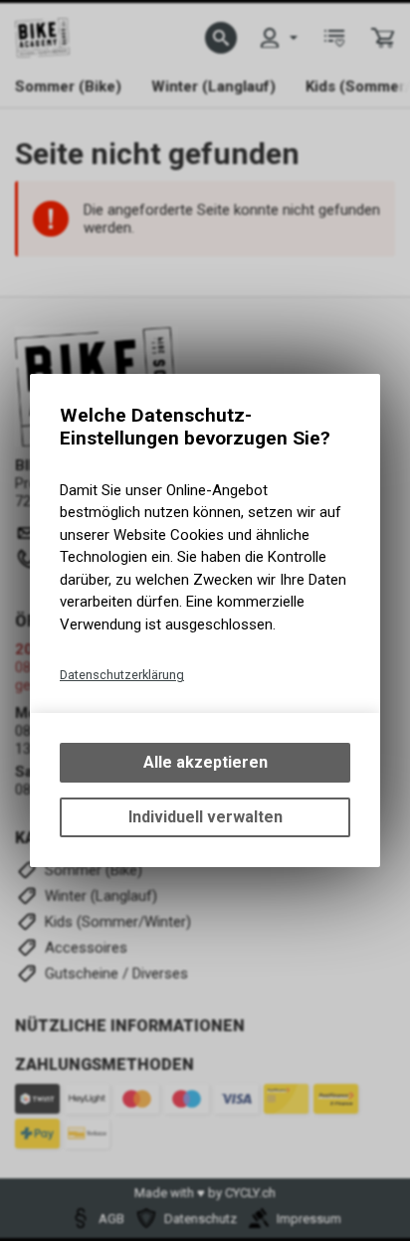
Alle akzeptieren (205, 762)
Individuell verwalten (205, 816)
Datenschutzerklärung (122, 674)
